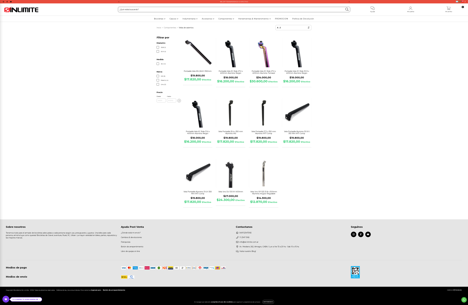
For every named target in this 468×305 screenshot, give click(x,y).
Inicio (159, 28)
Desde (159, 96)
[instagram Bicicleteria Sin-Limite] (3, 2)
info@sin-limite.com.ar (248, 242)
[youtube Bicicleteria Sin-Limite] (10, 2)
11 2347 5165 (244, 237)
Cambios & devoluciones (131, 237)
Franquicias (125, 242)
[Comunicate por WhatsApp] (464, 300)
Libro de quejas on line (130, 251)
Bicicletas (159, 19)
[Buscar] (347, 9)
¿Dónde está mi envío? (131, 233)
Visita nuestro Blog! (247, 251)
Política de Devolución (303, 19)
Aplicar (179, 100)
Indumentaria (189, 19)
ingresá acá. (96, 290)
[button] (26, 299)
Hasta (169, 96)
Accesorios (207, 19)
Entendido (268, 302)
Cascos (173, 19)
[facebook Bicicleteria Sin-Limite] (7, 2)
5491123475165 (245, 233)
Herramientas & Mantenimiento (253, 19)
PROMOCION (281, 19)
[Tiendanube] (454, 290)
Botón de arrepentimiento (132, 247)
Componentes (225, 19)
